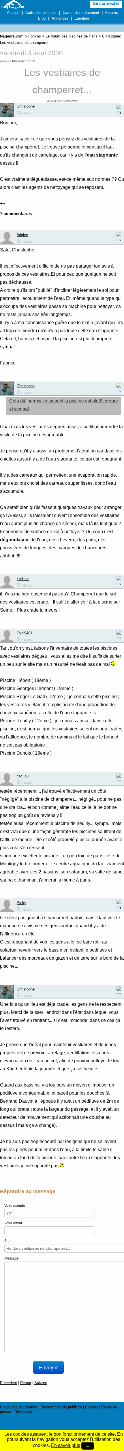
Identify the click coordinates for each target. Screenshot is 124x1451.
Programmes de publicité (61, 1407)
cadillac (23, 579)
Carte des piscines (41, 12)
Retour (25, 1383)
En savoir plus (65, 1445)
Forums (111, 12)
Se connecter (106, 3)
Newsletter (23, 1411)
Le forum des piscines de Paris (71, 36)
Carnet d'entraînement (81, 12)
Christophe (18, 61)
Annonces (60, 18)
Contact (91, 1407)
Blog (42, 18)
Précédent (8, 1383)
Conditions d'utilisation (18, 1407)
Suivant (40, 1383)
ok (87, 1446)
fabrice (22, 235)
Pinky (21, 903)
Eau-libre (81, 18)
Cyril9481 (24, 633)
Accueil (13, 12)
